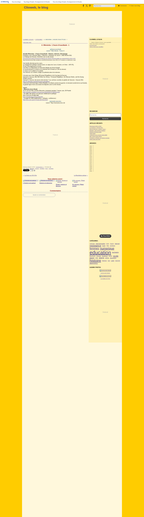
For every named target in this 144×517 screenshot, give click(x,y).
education (100, 252)
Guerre (112, 243)
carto (112, 261)
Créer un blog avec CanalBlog (96, 46)
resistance (95, 246)
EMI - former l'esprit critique (96, 136)
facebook (105, 256)
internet (117, 244)
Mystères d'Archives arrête (95, 132)
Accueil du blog (93, 45)
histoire (95, 261)
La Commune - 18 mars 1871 (96, 127)
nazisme (117, 260)
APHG (107, 258)
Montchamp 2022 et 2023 (95, 126)
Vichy (107, 243)
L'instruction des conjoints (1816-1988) (98, 135)
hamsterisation (100, 244)
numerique (107, 248)
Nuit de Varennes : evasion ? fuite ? (98, 129)
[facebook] (83, 6)
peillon (110, 256)
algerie (101, 258)
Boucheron (93, 256)
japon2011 (94, 263)
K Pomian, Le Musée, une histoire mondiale (99, 137)
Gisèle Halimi (92, 133)
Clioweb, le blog (28, 39)
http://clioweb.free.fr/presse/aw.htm (33, 97)
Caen (104, 245)
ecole (115, 256)
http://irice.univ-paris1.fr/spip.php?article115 (35, 100)
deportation (113, 258)
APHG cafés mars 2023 (95, 139)
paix (109, 260)
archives (112, 245)
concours (92, 243)
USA (96, 258)
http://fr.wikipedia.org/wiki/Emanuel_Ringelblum (36, 81)
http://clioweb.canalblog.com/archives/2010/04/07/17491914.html (41, 92)
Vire (107, 245)
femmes (94, 248)
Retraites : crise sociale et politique (97, 130)
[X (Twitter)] (86, 6)
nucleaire (115, 252)
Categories (38, 39)
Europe (98, 256)
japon (92, 258)
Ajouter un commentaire (39, 195)
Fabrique (104, 260)
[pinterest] (90, 6)
